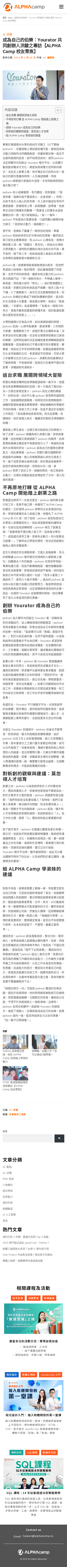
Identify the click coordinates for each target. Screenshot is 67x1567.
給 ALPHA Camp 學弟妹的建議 (23, 135)
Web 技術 (8, 1178)
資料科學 (8, 1202)
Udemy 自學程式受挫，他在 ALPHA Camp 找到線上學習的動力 (15, 1056)
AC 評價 (7, 34)
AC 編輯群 (48, 57)
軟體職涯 (8, 1208)
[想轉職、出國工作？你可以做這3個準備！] (44, 1042)
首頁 (4, 17)
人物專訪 (8, 1184)
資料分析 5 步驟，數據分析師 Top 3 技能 (26, 1236)
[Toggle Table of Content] (57, 110)
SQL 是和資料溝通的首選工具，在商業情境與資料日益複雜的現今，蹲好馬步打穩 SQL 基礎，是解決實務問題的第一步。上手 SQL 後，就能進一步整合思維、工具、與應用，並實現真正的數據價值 (33, 1506)
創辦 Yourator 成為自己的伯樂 (23, 127)
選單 (60, 6)
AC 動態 (7, 1166)
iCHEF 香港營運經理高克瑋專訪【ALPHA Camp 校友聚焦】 (15, 1086)
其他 (5, 1220)
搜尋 (5, 1131)
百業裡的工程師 (17, 1114)
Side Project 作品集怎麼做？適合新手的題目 (28, 1254)
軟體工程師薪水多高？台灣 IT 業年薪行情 (26, 1248)
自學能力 (8, 1196)
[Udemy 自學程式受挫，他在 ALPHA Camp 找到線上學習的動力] (15, 1042)
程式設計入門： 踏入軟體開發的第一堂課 (33, 1415)
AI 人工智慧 (9, 1214)
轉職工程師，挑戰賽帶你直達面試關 (23, 1260)
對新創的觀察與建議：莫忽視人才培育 (27, 131)
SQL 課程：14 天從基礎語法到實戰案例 (33, 1493)
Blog (10, 17)
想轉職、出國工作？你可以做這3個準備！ (44, 1052)
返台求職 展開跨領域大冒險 (21, 115)
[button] (28, 1331)
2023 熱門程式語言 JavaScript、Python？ (26, 1242)
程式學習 (8, 1190)
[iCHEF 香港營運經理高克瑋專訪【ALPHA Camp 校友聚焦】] (15, 1073)
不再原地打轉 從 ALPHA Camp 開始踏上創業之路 (32, 121)
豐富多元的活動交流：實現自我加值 (33, 1341)
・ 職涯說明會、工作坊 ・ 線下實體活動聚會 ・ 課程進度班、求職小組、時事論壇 (33, 1351)
